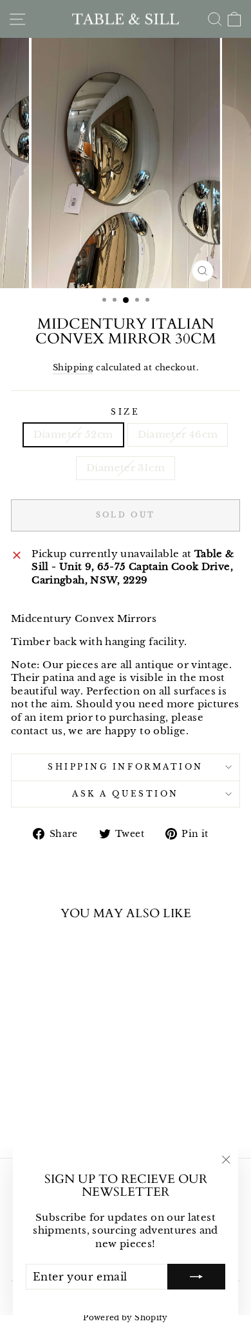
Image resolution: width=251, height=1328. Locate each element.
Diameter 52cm (73, 434)
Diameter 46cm (178, 434)
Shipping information (125, 767)
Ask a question (125, 793)
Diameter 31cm (125, 468)
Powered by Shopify (125, 1317)
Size (125, 412)
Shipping (73, 367)
